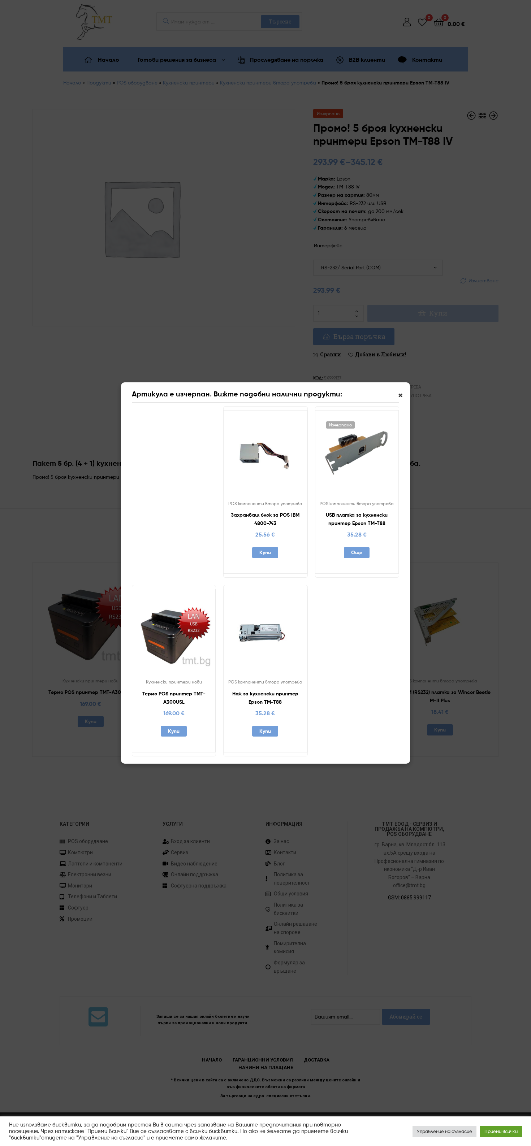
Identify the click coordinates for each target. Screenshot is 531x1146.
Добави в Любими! (247, 456)
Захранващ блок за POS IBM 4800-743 (265, 519)
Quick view (283, 456)
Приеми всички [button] (501, 1131)
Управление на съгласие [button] (444, 1131)
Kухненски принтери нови (174, 682)
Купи (265, 552)
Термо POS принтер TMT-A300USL (174, 697)
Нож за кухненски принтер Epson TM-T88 (265, 697)
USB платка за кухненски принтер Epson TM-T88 (357, 519)
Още (356, 552)
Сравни (265, 456)
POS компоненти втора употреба (265, 503)
